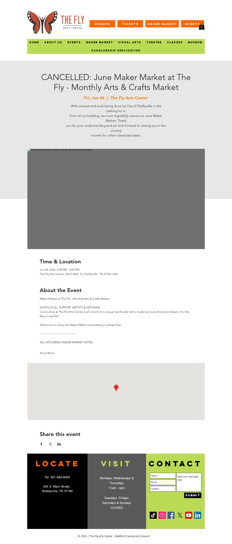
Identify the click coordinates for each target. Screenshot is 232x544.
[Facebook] (171, 515)
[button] (202, 26)
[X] (179, 515)
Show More (47, 353)
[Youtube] (188, 515)
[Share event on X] (50, 444)
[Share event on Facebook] (41, 444)
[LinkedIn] (197, 515)
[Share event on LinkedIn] (59, 444)
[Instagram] (162, 515)
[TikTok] (153, 515)
